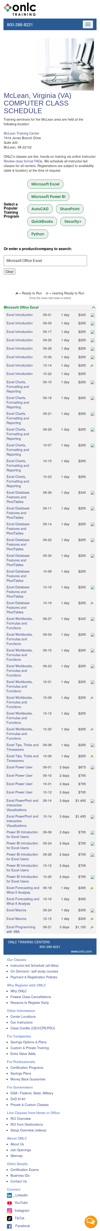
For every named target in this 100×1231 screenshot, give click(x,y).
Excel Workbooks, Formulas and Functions (20, 623)
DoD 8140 (17, 1098)
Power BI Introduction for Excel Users (22, 834)
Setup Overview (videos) (28, 1130)
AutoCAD (40, 208)
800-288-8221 (20, 24)
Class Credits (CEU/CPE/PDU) (32, 1028)
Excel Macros (16, 910)
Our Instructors (21, 1022)
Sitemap (16, 1155)
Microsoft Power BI (48, 196)
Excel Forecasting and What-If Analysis (23, 890)
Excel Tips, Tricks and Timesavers (23, 747)
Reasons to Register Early (29, 1002)
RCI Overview (20, 1118)
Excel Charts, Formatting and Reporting (18, 386)
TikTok (19, 1218)
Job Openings (20, 1149)
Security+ (73, 221)
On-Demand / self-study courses (34, 971)
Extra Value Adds (23, 1053)
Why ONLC (18, 991)
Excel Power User (20, 767)
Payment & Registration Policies (33, 977)
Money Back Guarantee (27, 1079)
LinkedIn (21, 1195)
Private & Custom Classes (29, 1104)
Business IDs (20, 1175)
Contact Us (18, 1181)
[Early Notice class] (91, 365)
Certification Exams (24, 1169)
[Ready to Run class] (92, 314)
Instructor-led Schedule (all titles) (34, 965)
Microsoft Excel (45, 184)
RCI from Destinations (26, 1124)
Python (37, 234)
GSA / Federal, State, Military (31, 1093)
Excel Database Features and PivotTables (18, 497)
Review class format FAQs (23, 161)
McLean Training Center (21, 133)
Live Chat (90, 1221)
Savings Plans (20, 1073)
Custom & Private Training (29, 1047)
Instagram (22, 1210)
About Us (17, 1144)
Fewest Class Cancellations (30, 996)
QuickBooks (42, 221)
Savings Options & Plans (28, 1042)
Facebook (21, 1225)
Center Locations (23, 1016)
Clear (9, 271)
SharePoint (70, 208)
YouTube (21, 1202)
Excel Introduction (20, 314)
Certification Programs (26, 1067)
